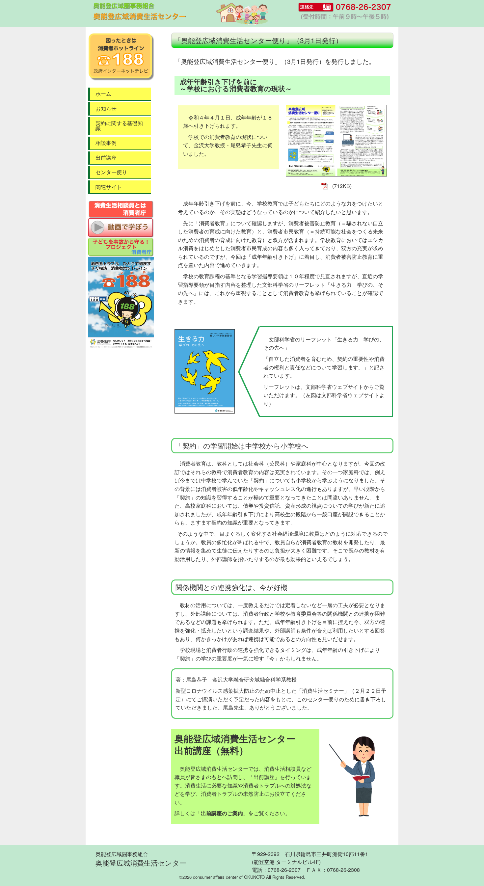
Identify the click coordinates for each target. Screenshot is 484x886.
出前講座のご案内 (222, 813)
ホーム (103, 93)
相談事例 (106, 143)
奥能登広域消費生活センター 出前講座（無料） (235, 744)
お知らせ (106, 108)
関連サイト (108, 187)
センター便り (111, 172)
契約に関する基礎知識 (119, 125)
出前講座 (106, 157)
